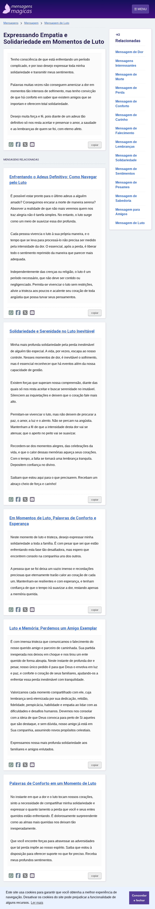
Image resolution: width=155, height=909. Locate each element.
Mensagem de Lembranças (126, 144)
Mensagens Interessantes (125, 63)
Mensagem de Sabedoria (126, 198)
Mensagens (10, 23)
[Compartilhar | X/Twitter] (25, 144)
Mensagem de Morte (126, 77)
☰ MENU (140, 9)
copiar (94, 144)
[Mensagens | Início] (12, 7)
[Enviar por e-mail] (32, 144)
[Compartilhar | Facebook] (18, 144)
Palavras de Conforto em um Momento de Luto (52, 783)
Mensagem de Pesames (126, 185)
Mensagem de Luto (56, 23)
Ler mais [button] (37, 902)
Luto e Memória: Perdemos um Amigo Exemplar (53, 628)
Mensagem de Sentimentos (126, 171)
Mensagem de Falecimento (126, 131)
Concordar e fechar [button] (139, 898)
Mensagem (31, 23)
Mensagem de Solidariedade (126, 158)
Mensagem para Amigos (127, 212)
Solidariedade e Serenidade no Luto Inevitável (51, 331)
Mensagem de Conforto (126, 104)
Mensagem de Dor (129, 52)
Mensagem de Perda (126, 90)
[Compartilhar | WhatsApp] (11, 144)
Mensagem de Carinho (126, 117)
